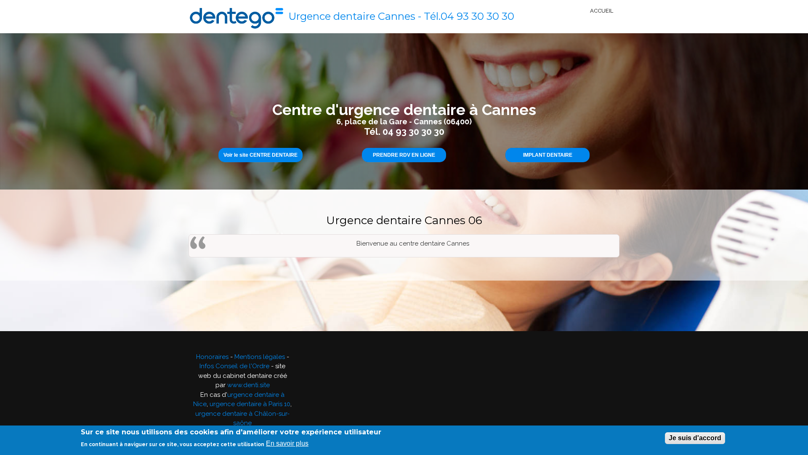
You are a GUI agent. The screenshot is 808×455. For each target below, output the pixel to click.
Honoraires (212, 357)
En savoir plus (287, 443)
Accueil (601, 11)
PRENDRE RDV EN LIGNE (404, 155)
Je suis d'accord (695, 438)
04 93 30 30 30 (477, 16)
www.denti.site (248, 385)
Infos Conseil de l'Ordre (234, 366)
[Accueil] (236, 16)
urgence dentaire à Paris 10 (250, 404)
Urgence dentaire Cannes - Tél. (364, 16)
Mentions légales (259, 357)
